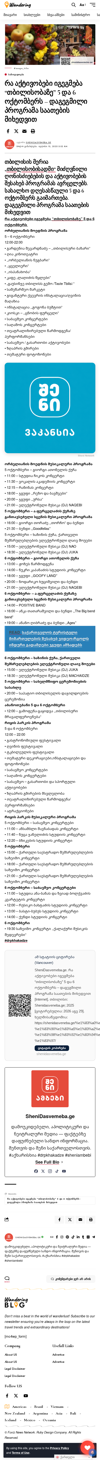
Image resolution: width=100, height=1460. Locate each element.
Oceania (49, 1420)
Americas (19, 1406)
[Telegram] (93, 1237)
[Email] (24, 131)
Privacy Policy (59, 1448)
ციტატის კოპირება (52, 1048)
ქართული (67, 1457)
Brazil (38, 1406)
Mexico (29, 1420)
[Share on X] (16, 131)
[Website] (52, 1237)
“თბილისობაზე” (67, 218)
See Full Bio (47, 1162)
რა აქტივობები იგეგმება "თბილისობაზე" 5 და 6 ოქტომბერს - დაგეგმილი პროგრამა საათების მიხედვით (44, 1200)
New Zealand (15, 1413)
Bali (73, 1413)
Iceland (10, 1420)
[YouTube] (64, 1171)
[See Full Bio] (62, 1162)
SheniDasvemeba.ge (38, 142)
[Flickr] (88, 1237)
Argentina (40, 1413)
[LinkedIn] (78, 1237)
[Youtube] (25, 1396)
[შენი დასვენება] (18, 5)
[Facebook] (36, 1171)
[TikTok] (57, 1171)
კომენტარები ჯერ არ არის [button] (73, 1279)
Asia (59, 1413)
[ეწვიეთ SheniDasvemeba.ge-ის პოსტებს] (9, 1237)
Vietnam (57, 1406)
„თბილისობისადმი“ (30, 169)
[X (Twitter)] (43, 1171)
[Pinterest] (67, 1237)
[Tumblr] (83, 1237)
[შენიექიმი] (87, 1447)
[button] (73, 5)
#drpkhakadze (16, 940)
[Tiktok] (73, 1237)
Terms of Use (21, 1452)
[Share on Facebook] (8, 131)
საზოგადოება (16, 74)
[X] (16, 1396)
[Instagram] (50, 1171)
